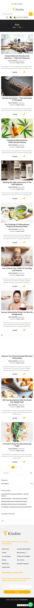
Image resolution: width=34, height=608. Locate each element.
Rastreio (4, 560)
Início (14, 27)
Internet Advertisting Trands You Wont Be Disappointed (17, 313)
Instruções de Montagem (23, 549)
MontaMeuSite (24, 599)
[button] (30, 604)
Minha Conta (5, 563)
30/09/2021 (22, 61)
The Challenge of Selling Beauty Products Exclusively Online (17, 226)
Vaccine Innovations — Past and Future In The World (17, 99)
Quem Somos (5, 549)
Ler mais (14, 72)
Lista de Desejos (6, 556)
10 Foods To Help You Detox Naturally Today (17, 445)
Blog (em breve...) (21, 552)
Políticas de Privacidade (23, 556)
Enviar (17, 592)
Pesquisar (31, 473)
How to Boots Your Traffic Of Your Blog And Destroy (17, 269)
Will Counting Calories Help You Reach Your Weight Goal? (17, 401)
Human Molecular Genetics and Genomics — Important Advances (17, 57)
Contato (4, 552)
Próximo (21, 467)
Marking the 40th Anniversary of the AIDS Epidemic (17, 183)
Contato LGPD (6, 567)
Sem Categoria (12, 61)
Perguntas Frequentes (23, 563)
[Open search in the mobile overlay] (17, 14)
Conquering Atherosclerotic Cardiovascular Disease (17, 141)
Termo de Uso (20, 560)
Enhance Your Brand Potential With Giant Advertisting (17, 357)
